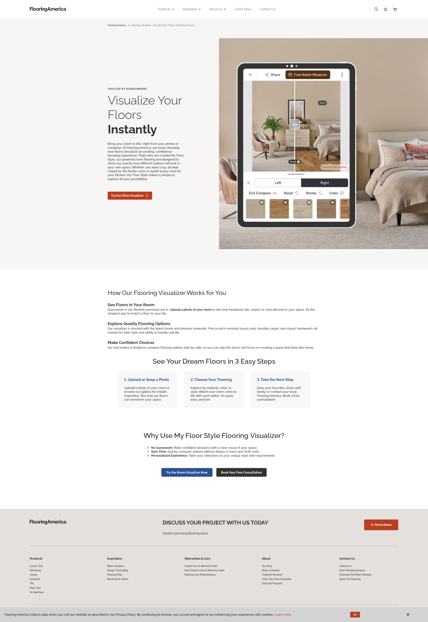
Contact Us (267, 9)
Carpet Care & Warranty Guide (201, 566)
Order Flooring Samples (352, 570)
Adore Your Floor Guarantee (276, 579)
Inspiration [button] (190, 9)
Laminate (35, 579)
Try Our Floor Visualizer (127, 195)
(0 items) (395, 9)
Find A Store (383, 525)
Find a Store (243, 9)
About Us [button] (216, 9)
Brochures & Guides (117, 579)
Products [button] (164, 9)
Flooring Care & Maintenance (200, 574)
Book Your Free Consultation (241, 472)
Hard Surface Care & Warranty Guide (204, 570)
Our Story (267, 566)
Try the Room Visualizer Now (187, 472)
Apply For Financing (350, 579)
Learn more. (283, 614)
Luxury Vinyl (36, 566)
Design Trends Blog (117, 570)
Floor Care (35, 588)
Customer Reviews (272, 574)
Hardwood (35, 570)
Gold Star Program (272, 583)
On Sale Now (37, 592)
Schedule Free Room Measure (355, 574)
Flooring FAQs (114, 574)
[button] (376, 9)
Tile (32, 583)
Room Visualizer (115, 566)
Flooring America (117, 25)
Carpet (33, 574)
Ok (355, 614)
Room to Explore (271, 570)
